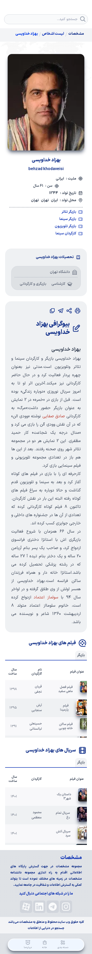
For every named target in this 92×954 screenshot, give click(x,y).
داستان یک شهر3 (64, 796)
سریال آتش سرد (63, 833)
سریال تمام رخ (63, 815)
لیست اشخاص (53, 34)
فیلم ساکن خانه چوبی (66, 726)
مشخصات (76, 34)
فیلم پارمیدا (64, 707)
